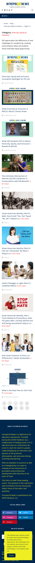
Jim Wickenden (8, 364)
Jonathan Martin (8, 290)
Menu (5, 16)
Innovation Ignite (8, 83)
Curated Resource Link (10, 115)
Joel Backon (7, 187)
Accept (11, 555)
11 (16, 408)
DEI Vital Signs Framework (11, 397)
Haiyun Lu (6, 222)
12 (21, 408)
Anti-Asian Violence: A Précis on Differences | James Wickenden (17, 358)
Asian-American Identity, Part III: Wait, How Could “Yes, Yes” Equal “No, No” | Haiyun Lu (16, 216)
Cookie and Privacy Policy (10, 560)
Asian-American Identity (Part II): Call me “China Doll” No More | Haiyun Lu (16, 251)
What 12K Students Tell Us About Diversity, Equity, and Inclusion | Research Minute (16, 143)
